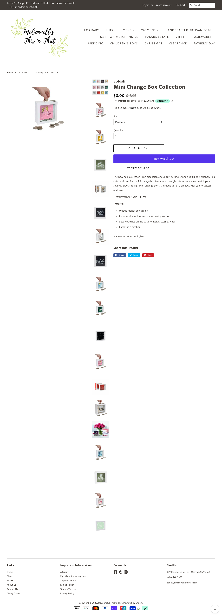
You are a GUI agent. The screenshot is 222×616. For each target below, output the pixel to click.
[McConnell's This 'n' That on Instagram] (126, 572)
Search (10, 580)
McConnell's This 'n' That (110, 602)
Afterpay (64, 571)
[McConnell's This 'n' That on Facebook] (115, 572)
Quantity (118, 130)
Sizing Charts (13, 593)
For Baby (91, 30)
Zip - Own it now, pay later (73, 576)
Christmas (153, 43)
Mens (128, 30)
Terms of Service (68, 589)
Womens (149, 30)
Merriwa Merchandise (119, 37)
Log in (146, 5)
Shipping (132, 107)
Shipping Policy (68, 580)
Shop (9, 576)
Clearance (178, 43)
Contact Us (12, 589)
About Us (11, 584)
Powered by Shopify (133, 602)
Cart (182, 5)
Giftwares (22, 72)
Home (10, 72)
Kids (110, 30)
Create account (163, 5)
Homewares (201, 37)
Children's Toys (124, 43)
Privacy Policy (67, 593)
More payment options (138, 167)
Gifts (180, 37)
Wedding (95, 43)
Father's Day (204, 43)
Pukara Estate (157, 37)
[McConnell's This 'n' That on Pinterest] (120, 572)
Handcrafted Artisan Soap (188, 30)
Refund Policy (67, 584)
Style (116, 116)
